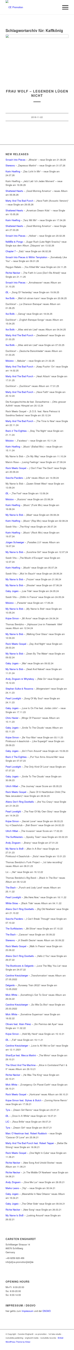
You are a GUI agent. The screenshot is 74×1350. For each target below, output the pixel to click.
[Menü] (63, 7)
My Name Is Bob (14, 514)
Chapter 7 (11, 251)
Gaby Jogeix (12, 591)
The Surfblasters (14, 837)
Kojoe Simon (12, 618)
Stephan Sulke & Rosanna (19, 688)
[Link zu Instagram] (60, 1345)
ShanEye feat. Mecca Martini (21, 1055)
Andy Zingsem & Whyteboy (20, 679)
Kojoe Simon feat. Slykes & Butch (23, 1100)
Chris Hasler (12, 718)
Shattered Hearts (14, 191)
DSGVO (47, 1311)
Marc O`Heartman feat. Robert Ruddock (26, 1133)
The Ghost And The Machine (21, 1065)
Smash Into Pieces (16, 159)
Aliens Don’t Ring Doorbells (20, 801)
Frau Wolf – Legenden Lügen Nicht (37, 93)
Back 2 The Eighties (16, 430)
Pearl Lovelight (13, 698)
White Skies (12, 903)
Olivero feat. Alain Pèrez (18, 1024)
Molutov (10, 360)
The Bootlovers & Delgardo (20, 965)
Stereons (10, 165)
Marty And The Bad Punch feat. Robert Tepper (30, 1143)
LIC (7, 1121)
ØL (7, 292)
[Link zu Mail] (65, 1345)
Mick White (11, 994)
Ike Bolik (10, 298)
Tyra (8, 1110)
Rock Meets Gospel (16, 468)
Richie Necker (13, 272)
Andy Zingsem (13, 842)
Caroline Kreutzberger (17, 975)
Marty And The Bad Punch (19, 200)
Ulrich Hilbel (12, 786)
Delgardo (10, 985)
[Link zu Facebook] (55, 1345)
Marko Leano (12, 1188)
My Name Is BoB (15, 848)
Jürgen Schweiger (15, 542)
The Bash (11, 887)
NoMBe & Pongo (14, 241)
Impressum (27, 1311)
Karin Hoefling (13, 171)
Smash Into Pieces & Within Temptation (26, 257)
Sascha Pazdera (14, 477)
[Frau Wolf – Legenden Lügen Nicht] (37, 59)
